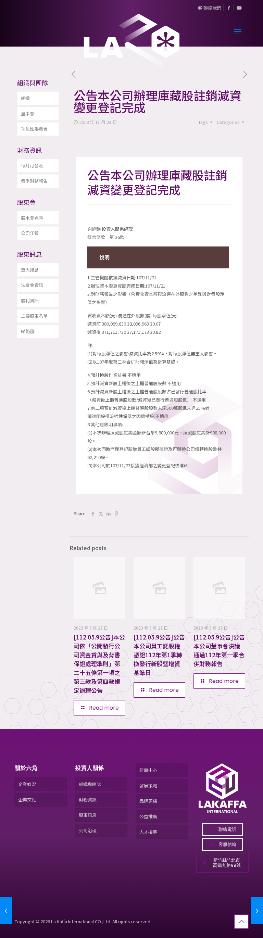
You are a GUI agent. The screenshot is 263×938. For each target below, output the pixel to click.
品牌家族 (148, 801)
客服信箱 (227, 844)
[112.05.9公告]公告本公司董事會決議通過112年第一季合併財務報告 (219, 650)
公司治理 (88, 830)
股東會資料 (32, 217)
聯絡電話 (227, 829)
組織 (25, 98)
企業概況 (27, 784)
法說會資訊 (32, 285)
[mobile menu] (237, 31)
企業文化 (27, 799)
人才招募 (148, 831)
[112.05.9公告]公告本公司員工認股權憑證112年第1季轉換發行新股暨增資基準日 (159, 655)
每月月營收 (32, 165)
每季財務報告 (34, 181)
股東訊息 (88, 815)
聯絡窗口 (30, 331)
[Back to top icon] (241, 921)
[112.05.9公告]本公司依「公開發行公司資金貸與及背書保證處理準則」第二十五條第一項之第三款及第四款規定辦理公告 (99, 664)
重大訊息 (30, 269)
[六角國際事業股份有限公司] (131, 30)
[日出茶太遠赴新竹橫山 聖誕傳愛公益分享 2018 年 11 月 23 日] (6, 910)
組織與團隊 (90, 784)
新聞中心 (148, 770)
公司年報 (30, 233)
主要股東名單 (34, 316)
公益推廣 (148, 816)
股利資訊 (30, 300)
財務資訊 (88, 799)
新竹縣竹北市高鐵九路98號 (227, 863)
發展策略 (148, 785)
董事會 (27, 113)
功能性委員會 (34, 129)
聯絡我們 (211, 7)
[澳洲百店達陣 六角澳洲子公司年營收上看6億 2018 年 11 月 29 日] (257, 910)
